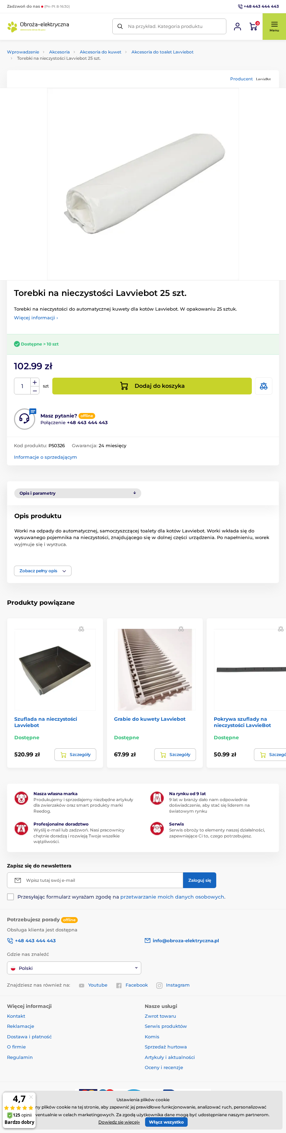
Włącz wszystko (166, 1122)
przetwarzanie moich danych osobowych (172, 897)
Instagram (178, 985)
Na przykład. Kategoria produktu (165, 26)
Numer (22, 386)
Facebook (137, 985)
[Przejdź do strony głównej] (38, 26)
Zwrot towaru (160, 1016)
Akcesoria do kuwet (100, 52)
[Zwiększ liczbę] (35, 382)
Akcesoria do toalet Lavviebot (162, 52)
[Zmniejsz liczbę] (35, 390)
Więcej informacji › (36, 317)
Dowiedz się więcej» (119, 1122)
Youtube (97, 985)
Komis (152, 1036)
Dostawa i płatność (29, 1036)
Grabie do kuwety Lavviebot (150, 719)
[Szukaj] (120, 26)
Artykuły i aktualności (170, 1057)
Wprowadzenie (23, 52)
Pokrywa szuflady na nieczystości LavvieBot (242, 722)
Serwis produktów (166, 1026)
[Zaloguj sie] (237, 26)
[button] (274, 26)
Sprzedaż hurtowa (166, 1047)
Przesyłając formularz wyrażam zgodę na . (121, 897)
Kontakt (16, 1016)
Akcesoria (59, 52)
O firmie (16, 1047)
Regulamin (20, 1057)
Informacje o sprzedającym (45, 457)
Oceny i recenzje (164, 1067)
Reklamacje (20, 1026)
